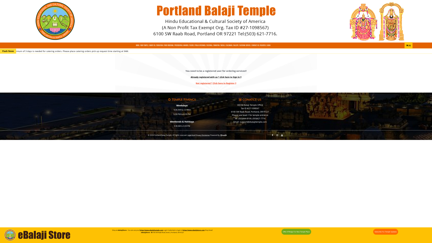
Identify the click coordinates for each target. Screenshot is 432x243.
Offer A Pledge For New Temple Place (296, 232)
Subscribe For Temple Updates (386, 232)
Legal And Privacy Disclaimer (198, 135)
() (409, 45)
